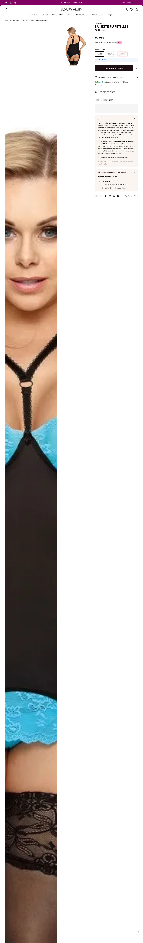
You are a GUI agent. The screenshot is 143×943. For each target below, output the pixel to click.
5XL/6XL (122, 54)
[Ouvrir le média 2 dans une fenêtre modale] (73, 43)
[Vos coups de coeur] (131, 9)
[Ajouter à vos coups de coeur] (136, 68)
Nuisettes (25, 20)
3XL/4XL (111, 54)
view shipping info (118, 85)
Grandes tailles (16, 20)
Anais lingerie (99, 23)
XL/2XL (99, 54)
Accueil (7, 20)
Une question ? (133, 196)
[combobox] (130, 2)
